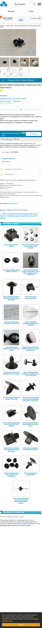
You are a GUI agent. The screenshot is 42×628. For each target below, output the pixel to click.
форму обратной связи (23, 525)
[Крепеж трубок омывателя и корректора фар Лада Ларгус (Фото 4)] (34, 62)
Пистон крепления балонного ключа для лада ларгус (11, 348)
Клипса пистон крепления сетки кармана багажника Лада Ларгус (11, 449)
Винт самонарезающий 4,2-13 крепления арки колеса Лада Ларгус (11, 298)
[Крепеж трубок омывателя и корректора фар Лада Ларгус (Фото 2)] (14, 62)
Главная (2, 25)
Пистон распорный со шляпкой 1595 (30, 473)
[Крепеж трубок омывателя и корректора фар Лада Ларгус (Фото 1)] (4, 62)
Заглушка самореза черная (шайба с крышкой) (11, 270)
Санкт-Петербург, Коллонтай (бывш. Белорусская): (6, 102)
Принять (21, 624)
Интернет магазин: (6, 98)
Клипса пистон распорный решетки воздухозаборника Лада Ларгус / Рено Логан (30, 399)
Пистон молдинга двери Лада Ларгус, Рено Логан (11, 322)
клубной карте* (8, 139)
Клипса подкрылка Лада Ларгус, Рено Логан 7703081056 (11, 474)
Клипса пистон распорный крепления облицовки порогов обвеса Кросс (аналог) (21, 501)
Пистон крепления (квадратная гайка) (30, 297)
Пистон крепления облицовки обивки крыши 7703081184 (30, 323)
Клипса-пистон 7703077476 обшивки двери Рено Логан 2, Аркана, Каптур (30, 348)
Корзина (21, 4)
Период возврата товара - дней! (21, 80)
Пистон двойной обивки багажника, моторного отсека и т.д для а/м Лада (30, 374)
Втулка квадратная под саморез (11, 245)
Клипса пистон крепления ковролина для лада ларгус (11, 373)
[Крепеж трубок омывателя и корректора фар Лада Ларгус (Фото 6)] (14, 71)
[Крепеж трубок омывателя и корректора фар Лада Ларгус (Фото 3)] (24, 62)
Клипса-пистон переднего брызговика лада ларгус (30, 448)
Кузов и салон (9, 25)
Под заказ (16, 101)
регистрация (30, 522)
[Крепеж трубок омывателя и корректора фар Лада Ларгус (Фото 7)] (24, 71)
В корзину (33, 134)
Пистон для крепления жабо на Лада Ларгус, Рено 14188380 (30, 246)
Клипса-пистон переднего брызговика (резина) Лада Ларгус (30, 424)
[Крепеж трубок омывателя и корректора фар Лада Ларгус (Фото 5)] (4, 71)
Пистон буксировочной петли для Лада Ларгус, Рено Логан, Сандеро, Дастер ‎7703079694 (30, 272)
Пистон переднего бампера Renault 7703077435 (11, 398)
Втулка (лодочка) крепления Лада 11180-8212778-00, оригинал (11, 424)
